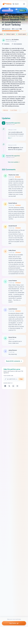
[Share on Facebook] (5, 386)
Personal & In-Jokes (7, 10)
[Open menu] (24, 4)
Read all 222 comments (14, 361)
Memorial (5, 110)
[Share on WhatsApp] (13, 386)
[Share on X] (9, 386)
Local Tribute (13, 110)
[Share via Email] (17, 386)
